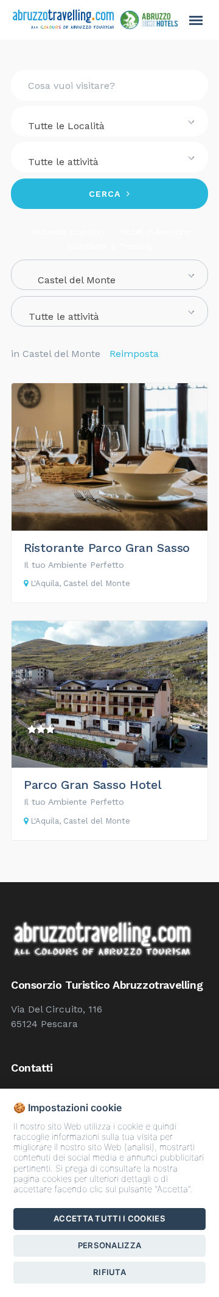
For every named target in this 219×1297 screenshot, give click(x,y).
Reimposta (134, 353)
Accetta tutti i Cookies (109, 1218)
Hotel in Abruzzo (154, 231)
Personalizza (110, 1245)
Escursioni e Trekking (109, 246)
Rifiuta (109, 1272)
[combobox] (109, 121)
